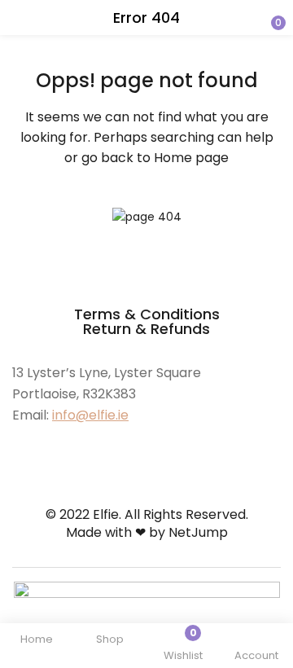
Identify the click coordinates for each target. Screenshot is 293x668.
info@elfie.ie (90, 415)
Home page (191, 157)
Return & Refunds (146, 329)
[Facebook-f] (19, 445)
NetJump (198, 532)
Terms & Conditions (147, 314)
